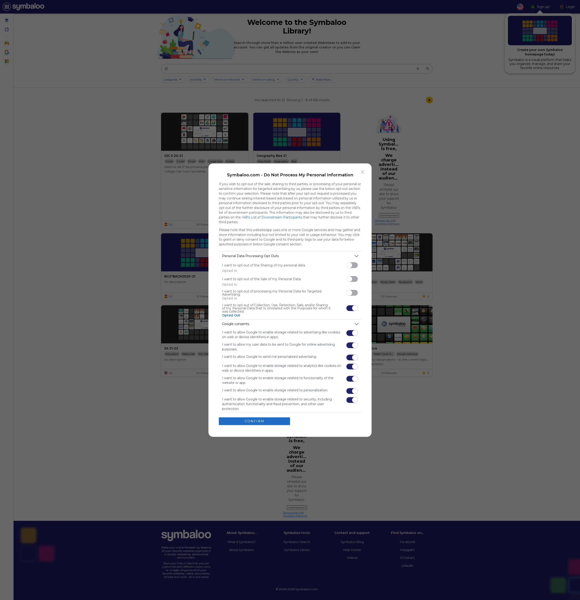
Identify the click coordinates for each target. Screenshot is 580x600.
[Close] (362, 172)
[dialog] (290, 300)
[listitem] (290, 256)
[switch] (352, 265)
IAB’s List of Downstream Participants (272, 217)
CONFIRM (254, 421)
